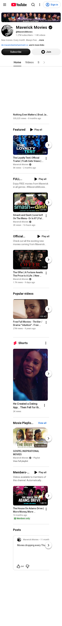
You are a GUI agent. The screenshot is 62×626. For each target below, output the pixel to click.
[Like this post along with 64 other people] (18, 566)
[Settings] (40, 5)
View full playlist (20, 461)
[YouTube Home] (19, 4)
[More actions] (46, 158)
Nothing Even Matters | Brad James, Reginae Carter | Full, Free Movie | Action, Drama (31, 114)
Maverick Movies (20, 164)
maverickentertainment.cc (16, 45)
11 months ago (47, 539)
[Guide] (5, 5)
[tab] (17, 62)
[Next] (48, 145)
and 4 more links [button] (36, 45)
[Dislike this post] (27, 566)
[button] (44, 62)
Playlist (36, 458)
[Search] (33, 5)
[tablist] (31, 62)
